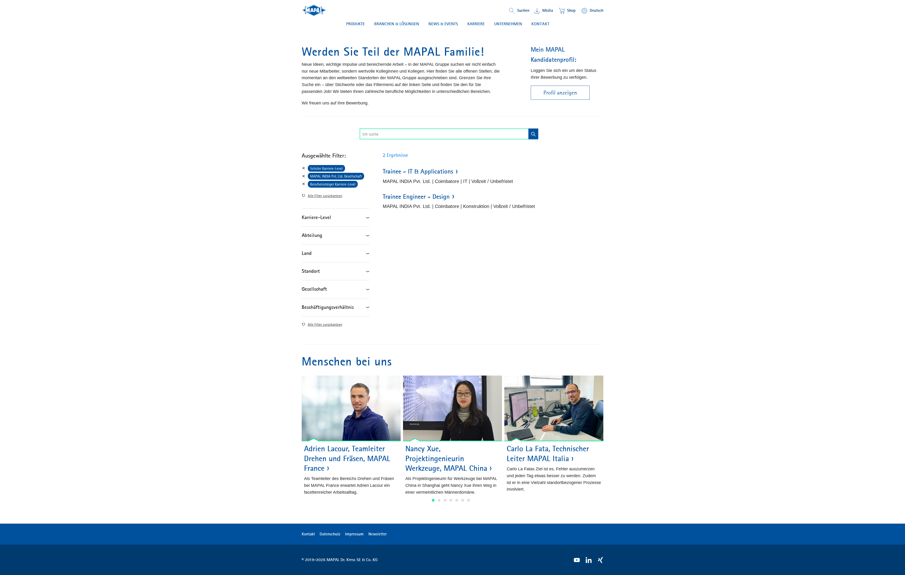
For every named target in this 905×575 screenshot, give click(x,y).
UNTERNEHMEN (508, 23)
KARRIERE (476, 23)
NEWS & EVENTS (443, 23)
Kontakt (540, 23)
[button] (433, 500)
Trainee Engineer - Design (416, 197)
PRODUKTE (355, 23)
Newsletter (377, 534)
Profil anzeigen (560, 92)
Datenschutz (330, 534)
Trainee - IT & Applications (418, 171)
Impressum (354, 534)
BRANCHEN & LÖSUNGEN (396, 23)
